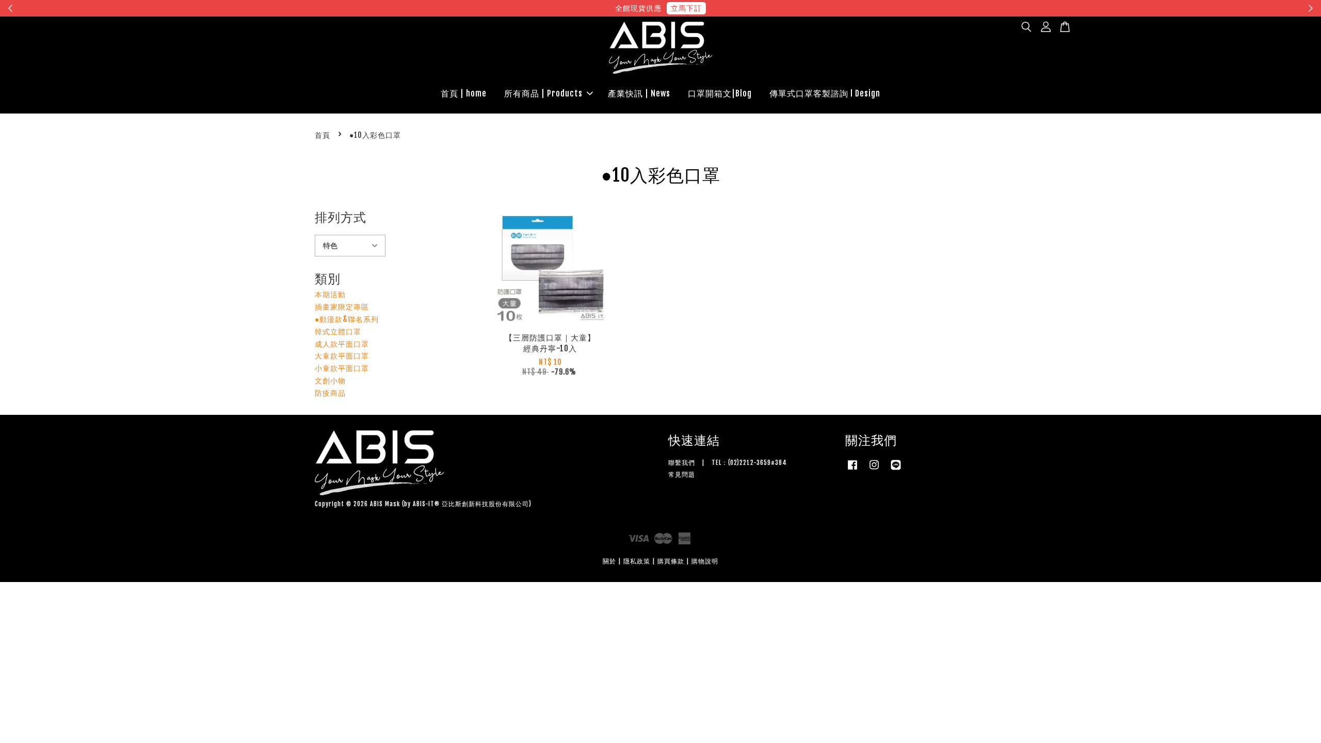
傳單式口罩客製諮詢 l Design (824, 93)
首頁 (322, 135)
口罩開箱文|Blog (720, 93)
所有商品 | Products (543, 93)
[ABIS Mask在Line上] (896, 470)
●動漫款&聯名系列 (347, 319)
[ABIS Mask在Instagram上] (874, 470)
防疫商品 (330, 393)
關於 (609, 561)
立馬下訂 (686, 8)
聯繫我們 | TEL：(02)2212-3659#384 (727, 462)
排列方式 (340, 217)
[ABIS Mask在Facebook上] (852, 470)
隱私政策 (636, 561)
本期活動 (330, 294)
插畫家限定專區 (342, 306)
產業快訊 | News (639, 93)
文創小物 (330, 380)
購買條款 (670, 561)
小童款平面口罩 (342, 368)
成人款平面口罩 (342, 344)
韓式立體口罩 (338, 331)
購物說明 (704, 561)
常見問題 (681, 474)
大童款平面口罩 (342, 355)
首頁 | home (464, 93)
